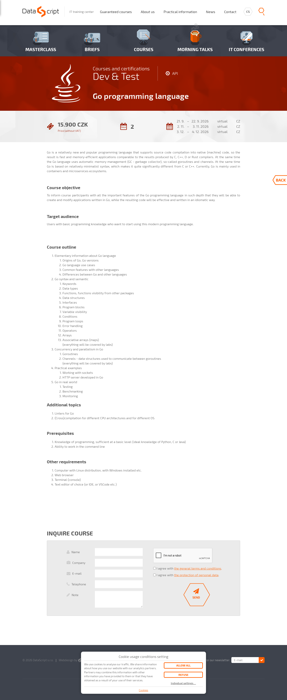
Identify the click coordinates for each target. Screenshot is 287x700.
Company (78, 562)
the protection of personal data (196, 575)
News (210, 12)
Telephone (78, 584)
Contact (230, 12)
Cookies (143, 690)
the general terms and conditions (197, 568)
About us (148, 12)
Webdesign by (68, 660)
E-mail (77, 573)
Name (75, 552)
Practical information (180, 12)
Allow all (183, 665)
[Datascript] (40, 11)
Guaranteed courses (116, 12)
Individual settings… (183, 683)
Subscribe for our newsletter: (211, 660)
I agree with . (189, 568)
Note (75, 595)
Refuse (183, 674)
